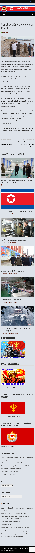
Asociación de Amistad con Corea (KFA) (21, 548)
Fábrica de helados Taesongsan (11, 300)
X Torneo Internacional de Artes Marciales (13, 463)
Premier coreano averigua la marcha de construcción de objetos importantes (13, 270)
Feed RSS (6, 504)
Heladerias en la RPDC (8, 474)
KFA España (13, 32)
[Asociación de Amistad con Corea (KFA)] (17, 8)
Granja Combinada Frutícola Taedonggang (14, 531)
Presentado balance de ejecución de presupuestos (17, 211)
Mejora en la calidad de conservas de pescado (15, 528)
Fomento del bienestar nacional (10, 471)
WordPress (12, 550)
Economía (3, 21)
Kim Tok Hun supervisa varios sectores (13, 240)
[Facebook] (30, 1)
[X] (32, 1)
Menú (4, 14)
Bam (17, 550)
